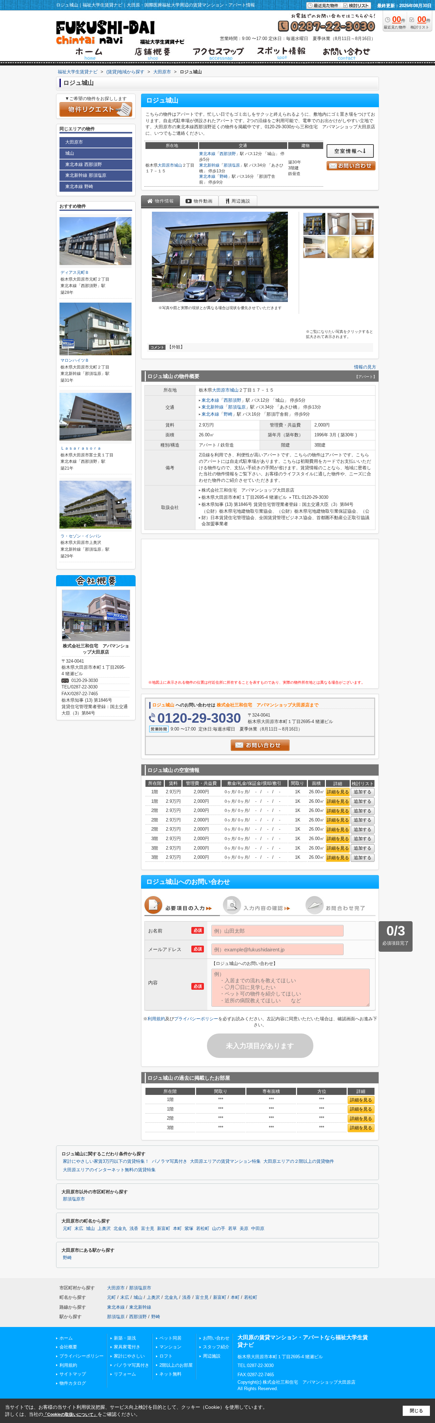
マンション (170, 1346)
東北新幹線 (209, 165)
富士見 (147, 1228)
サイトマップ (72, 1374)
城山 (178, 165)
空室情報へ (348, 151)
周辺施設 (212, 1356)
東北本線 (207, 153)
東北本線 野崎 (79, 186)
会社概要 (68, 1346)
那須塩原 (232, 165)
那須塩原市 (74, 1199)
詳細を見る (338, 791)
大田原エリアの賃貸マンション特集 (225, 1161)
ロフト (166, 1356)
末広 (78, 1228)
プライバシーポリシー (196, 1018)
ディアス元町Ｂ (74, 272)
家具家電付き (127, 1346)
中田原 (257, 1228)
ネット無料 (170, 1374)
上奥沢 (104, 1228)
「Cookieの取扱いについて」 (70, 1414)
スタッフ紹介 (216, 1346)
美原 (244, 1228)
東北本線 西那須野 (83, 164)
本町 (177, 1228)
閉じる (416, 1410)
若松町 (202, 1228)
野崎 (224, 176)
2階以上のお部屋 (176, 1365)
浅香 (133, 1228)
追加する (362, 791)
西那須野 (228, 153)
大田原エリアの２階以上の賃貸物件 (298, 1161)
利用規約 (156, 1018)
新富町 (163, 1228)
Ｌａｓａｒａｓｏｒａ (80, 448)
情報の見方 (365, 366)
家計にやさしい (129, 1356)
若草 (232, 1228)
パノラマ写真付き (169, 1161)
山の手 (218, 1228)
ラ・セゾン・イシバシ (80, 536)
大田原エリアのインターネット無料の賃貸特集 (109, 1170)
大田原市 (166, 165)
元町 (67, 1228)
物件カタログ (72, 1383)
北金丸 (120, 1228)
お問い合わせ (216, 1338)
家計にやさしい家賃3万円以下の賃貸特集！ (106, 1161)
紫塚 (189, 1228)
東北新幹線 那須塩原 (85, 175)
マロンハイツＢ (74, 360)
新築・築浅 (125, 1338)
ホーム (66, 1338)
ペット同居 (170, 1338)
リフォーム (125, 1374)
